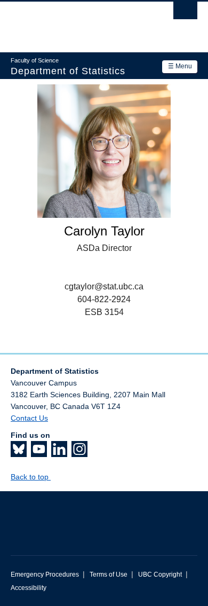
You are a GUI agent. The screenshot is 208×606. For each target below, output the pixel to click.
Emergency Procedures (45, 574)
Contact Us (29, 418)
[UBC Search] (185, 13)
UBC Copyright (160, 574)
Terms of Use (108, 574)
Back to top (31, 477)
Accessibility (28, 588)
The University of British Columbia (76, 22)
